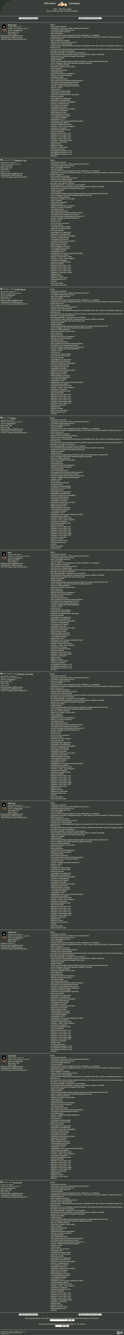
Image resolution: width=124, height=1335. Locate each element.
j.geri (7, 685)
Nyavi (7, 172)
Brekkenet (11, 943)
